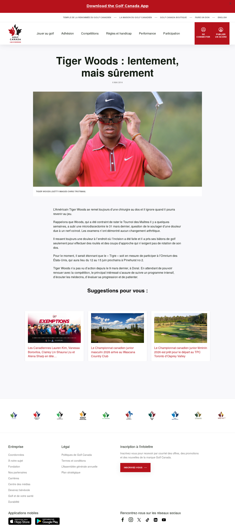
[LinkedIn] (155, 519)
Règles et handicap (119, 33)
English (222, 17)
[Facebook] (122, 519)
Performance (147, 33)
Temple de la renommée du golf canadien (87, 17)
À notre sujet (15, 460)
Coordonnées (16, 455)
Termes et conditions (74, 460)
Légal (66, 446)
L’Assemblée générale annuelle (79, 466)
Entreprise (15, 446)
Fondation (14, 466)
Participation (171, 33)
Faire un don (202, 17)
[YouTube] (164, 519)
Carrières (13, 478)
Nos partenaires (17, 472)
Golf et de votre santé (20, 496)
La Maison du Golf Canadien (135, 17)
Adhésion (67, 33)
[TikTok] (147, 519)
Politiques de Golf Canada (77, 455)
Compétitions (90, 33)
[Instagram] (131, 519)
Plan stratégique (71, 472)
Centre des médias (19, 484)
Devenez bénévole (19, 490)
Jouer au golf (45, 33)
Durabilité (13, 502)
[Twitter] (139, 519)
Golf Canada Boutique (173, 17)
